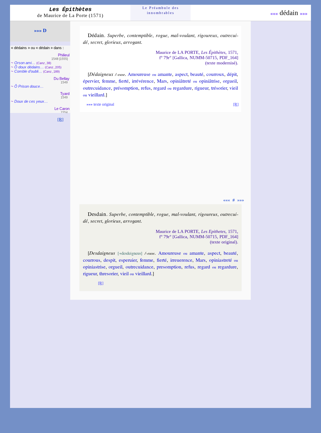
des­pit (109, 259)
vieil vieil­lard (135, 273)
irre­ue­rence (181, 259)
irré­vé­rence (143, 80)
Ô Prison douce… (29, 86)
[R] (60, 119)
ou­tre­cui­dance (97, 87)
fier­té (124, 80)
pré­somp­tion (126, 87)
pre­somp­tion (169, 266)
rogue (162, 35)
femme (108, 80)
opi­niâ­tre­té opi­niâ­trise (195, 80)
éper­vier (91, 80)
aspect (181, 74)
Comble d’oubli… (28, 71)
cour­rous (91, 259)
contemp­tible (139, 35)
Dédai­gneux (101, 74)
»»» (303, 13)
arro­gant (132, 42)
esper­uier (128, 259)
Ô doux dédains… (29, 67)
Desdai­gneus (102, 252)
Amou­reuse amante (150, 74)
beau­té (196, 74)
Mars (162, 80)
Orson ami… (24, 63)
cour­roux (215, 74)
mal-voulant (182, 35)
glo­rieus (113, 220)
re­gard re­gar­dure (172, 87)
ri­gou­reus (207, 214)
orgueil (230, 80)
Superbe (115, 35)
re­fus (146, 87)
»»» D (40, 30)
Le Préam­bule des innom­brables (160, 10)
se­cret (96, 42)
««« (274, 13)
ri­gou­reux (207, 35)
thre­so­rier (108, 273)
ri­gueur (201, 87)
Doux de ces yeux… (31, 101)
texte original (100, 104)
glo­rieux (113, 42)
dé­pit (232, 74)
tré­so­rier (219, 87)
